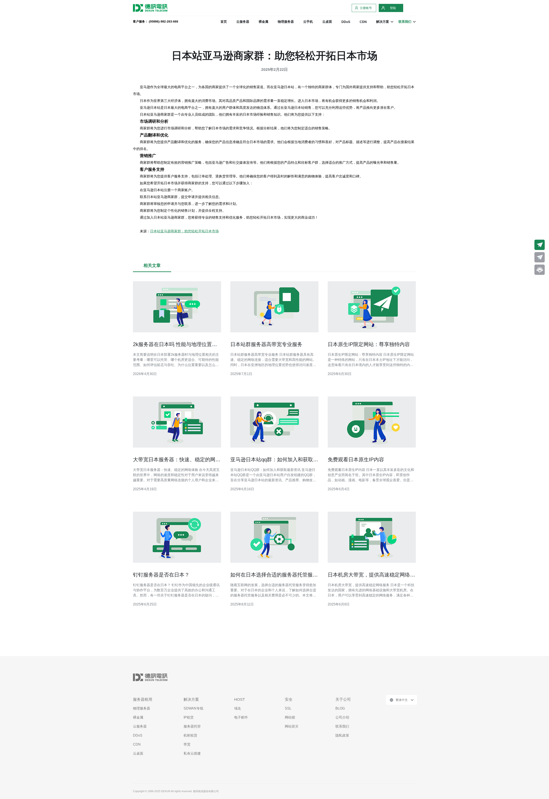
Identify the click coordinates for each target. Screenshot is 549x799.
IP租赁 (189, 717)
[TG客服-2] (539, 257)
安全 (289, 699)
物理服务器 (286, 21)
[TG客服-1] (539, 245)
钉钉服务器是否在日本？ (161, 575)
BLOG (340, 708)
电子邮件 (241, 717)
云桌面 (327, 21)
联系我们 (342, 726)
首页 (223, 21)
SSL (288, 708)
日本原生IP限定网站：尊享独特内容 (369, 344)
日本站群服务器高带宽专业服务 (266, 344)
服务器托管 (192, 726)
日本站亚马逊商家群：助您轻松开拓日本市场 (184, 231)
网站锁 (290, 717)
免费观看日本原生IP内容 (356, 459)
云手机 (308, 21)
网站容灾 (292, 726)
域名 (237, 708)
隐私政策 (342, 735)
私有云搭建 (192, 753)
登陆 (393, 8)
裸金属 (263, 21)
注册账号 (366, 8)
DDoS (345, 22)
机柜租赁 (190, 735)
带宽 (187, 744)
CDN (363, 22)
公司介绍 (342, 717)
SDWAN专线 (193, 708)
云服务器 (242, 21)
